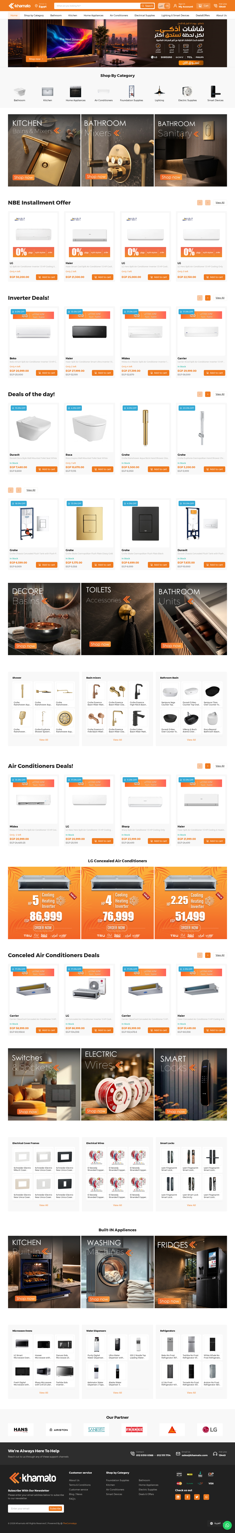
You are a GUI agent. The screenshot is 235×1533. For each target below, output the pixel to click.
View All (43, 739)
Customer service (78, 1489)
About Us (74, 1480)
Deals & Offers (146, 1494)
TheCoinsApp (70, 1523)
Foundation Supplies (117, 1480)
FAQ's (72, 1498)
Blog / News (75, 1494)
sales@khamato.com (195, 1455)
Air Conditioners (115, 1489)
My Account (186, 6)
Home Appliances (148, 1485)
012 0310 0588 (144, 1455)
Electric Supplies (148, 1489)
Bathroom (144, 1480)
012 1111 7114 (164, 1455)
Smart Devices (114, 1494)
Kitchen (110, 1485)
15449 (222, 6)
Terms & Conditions (79, 1485)
